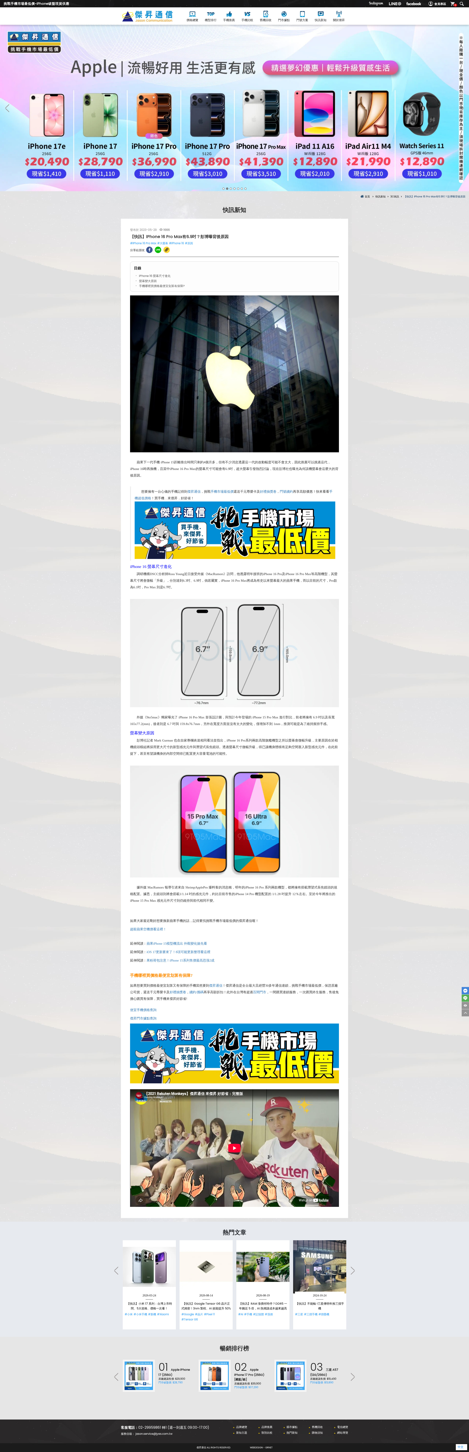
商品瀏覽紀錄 (465, 1005)
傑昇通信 (194, 491)
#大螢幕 (162, 243)
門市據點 (284, 20)
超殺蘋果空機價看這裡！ (148, 929)
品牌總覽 (241, 1427)
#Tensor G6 (189, 1319)
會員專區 (440, 4)
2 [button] (227, 189)
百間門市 (259, 992)
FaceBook (465, 991)
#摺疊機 (323, 1314)
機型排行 (211, 20)
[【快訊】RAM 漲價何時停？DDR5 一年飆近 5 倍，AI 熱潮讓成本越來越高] (262, 1266)
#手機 (248, 1314)
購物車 (455, 5)
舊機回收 (266, 20)
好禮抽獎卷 (268, 491)
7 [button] (245, 189)
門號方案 (302, 20)
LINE (465, 998)
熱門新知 (292, 1433)
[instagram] (376, 3)
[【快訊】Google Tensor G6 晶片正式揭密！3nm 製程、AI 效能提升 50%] (206, 1266)
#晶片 (199, 1314)
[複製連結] (166, 250)
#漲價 (269, 1314)
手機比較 (247, 20)
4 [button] (234, 189)
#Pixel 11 (209, 1314)
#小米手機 (140, 1314)
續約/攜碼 (196, 992)
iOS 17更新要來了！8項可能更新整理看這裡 (178, 952)
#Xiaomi (163, 1314)
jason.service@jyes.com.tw (154, 1434)
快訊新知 (320, 20)
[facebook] (414, 3)
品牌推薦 (266, 1427)
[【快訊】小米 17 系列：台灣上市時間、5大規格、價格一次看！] (149, 1266)
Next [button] (461, 108)
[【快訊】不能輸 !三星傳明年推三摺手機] (319, 1266)
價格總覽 (192, 20)
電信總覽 (342, 1427)
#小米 (129, 1314)
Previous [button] (7, 108)
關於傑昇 (339, 20)
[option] (234, 108)
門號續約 (286, 491)
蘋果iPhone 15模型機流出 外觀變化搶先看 (177, 943)
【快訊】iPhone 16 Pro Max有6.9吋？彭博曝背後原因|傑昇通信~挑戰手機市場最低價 (154, 20)
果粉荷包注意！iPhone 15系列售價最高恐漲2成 (180, 960)
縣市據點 (292, 1427)
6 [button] (242, 189)
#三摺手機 (310, 1314)
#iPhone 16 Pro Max (143, 243)
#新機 (152, 1314)
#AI (240, 1314)
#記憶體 (258, 1314)
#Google (187, 1314)
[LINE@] (395, 3)
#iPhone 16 (176, 243)
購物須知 (317, 1433)
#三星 (299, 1314)
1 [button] (223, 189)
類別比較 (266, 1433)
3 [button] (231, 189)
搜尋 (461, 4)
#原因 (189, 243)
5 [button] (238, 189)
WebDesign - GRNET (261, 1447)
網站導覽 (342, 1433)
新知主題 (241, 1433)
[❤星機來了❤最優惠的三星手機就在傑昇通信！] (234, 108)
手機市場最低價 (222, 491)
